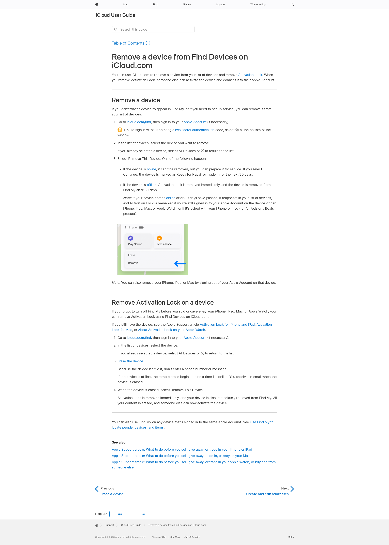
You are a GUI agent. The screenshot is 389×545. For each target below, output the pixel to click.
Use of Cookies (192, 537)
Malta (291, 537)
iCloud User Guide (115, 15)
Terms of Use (159, 537)
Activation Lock (250, 75)
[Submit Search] (116, 29)
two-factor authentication (194, 130)
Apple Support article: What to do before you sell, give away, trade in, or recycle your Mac (181, 456)
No (143, 514)
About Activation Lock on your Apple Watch (171, 330)
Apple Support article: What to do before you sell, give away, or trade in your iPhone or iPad (182, 449)
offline (152, 185)
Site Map (175, 537)
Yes (120, 514)
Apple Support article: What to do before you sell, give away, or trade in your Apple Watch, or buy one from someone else (194, 464)
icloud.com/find (139, 122)
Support (109, 525)
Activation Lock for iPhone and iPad (227, 324)
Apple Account (195, 122)
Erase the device (130, 361)
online (151, 169)
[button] (292, 4)
